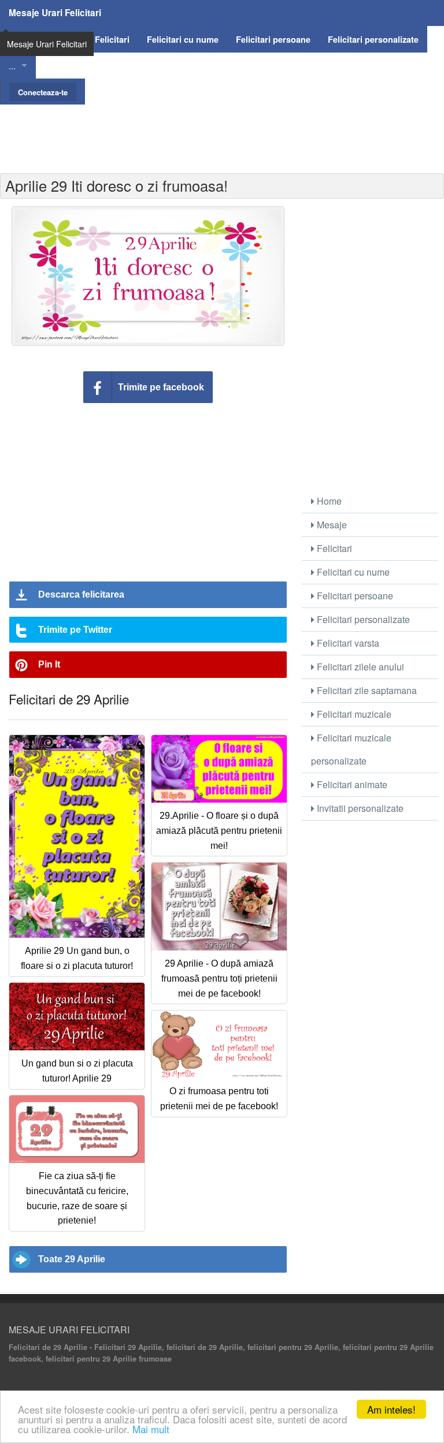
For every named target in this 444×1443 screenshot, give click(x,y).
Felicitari (333, 548)
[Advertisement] (222, 130)
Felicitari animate (350, 784)
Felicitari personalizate (362, 619)
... (12, 65)
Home (328, 501)
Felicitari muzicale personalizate (351, 749)
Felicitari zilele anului (359, 666)
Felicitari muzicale (352, 714)
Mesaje (330, 524)
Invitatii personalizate (359, 808)
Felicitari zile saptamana (365, 690)
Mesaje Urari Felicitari (55, 12)
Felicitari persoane (353, 595)
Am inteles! (391, 1409)
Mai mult (150, 1429)
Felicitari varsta (346, 643)
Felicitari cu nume (352, 572)
